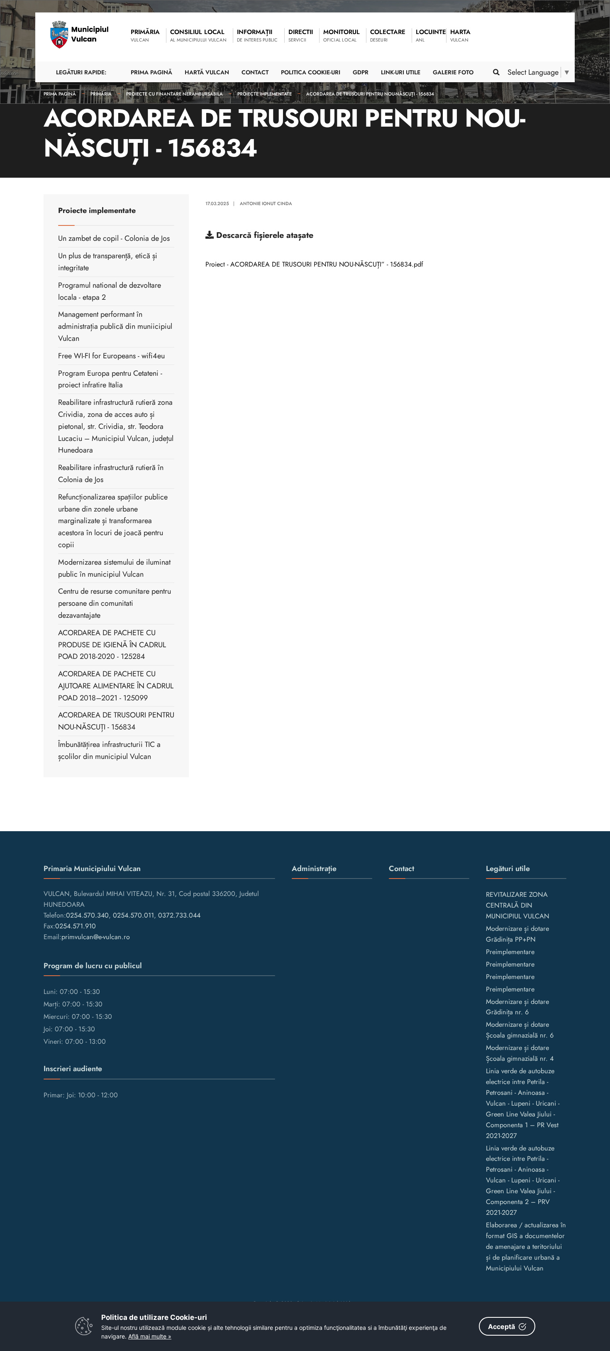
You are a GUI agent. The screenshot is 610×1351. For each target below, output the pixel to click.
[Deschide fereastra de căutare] (495, 72)
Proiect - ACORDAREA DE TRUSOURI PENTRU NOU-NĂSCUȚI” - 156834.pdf (314, 264)
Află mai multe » (149, 1336)
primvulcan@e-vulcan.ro (95, 937)
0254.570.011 (133, 915)
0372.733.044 (179, 915)
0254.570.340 (87, 915)
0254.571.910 (75, 926)
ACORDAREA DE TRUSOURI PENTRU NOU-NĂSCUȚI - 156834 (370, 94)
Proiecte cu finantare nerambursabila (174, 94)
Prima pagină (60, 94)
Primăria (101, 94)
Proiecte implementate (264, 94)
